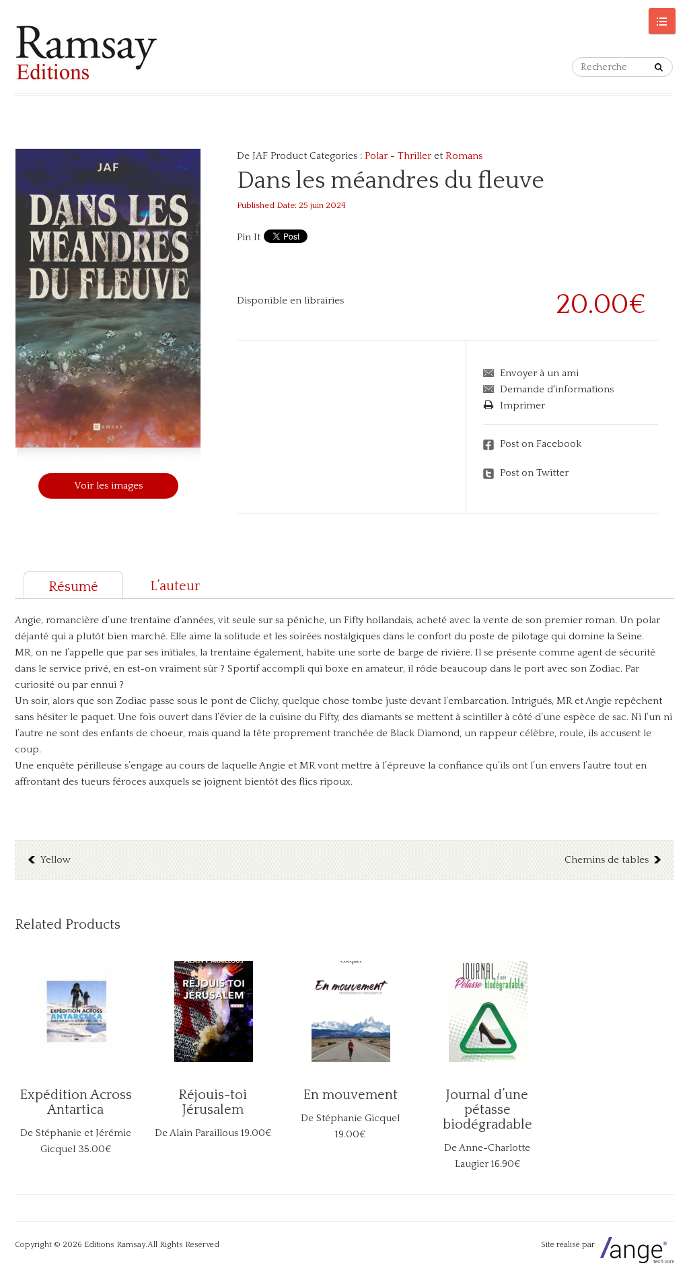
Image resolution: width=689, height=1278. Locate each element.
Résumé (73, 586)
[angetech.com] (635, 1244)
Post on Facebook (540, 444)
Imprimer (522, 405)
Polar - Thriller (398, 156)
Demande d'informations (557, 389)
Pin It (248, 237)
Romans (463, 156)
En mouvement (350, 1095)
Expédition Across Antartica (76, 1102)
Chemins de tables (607, 859)
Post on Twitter (534, 472)
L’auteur (175, 586)
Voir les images (108, 485)
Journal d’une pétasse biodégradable (487, 1110)
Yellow (55, 859)
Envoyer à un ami (539, 373)
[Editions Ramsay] (86, 52)
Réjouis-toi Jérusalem (212, 1102)
